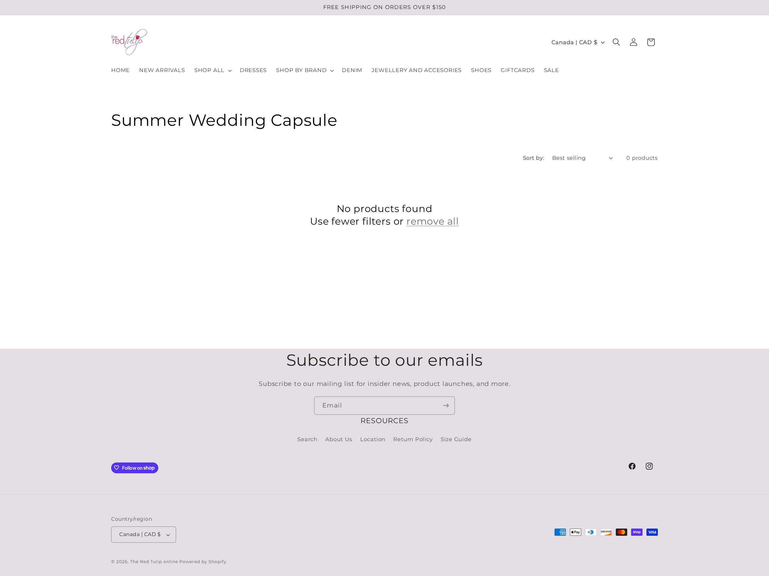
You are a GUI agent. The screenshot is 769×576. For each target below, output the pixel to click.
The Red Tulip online (154, 561)
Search (307, 439)
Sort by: (533, 157)
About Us (338, 439)
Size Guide (456, 439)
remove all (432, 221)
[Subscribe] (445, 405)
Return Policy (413, 439)
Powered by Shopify (202, 561)
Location (372, 439)
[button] (212, 70)
